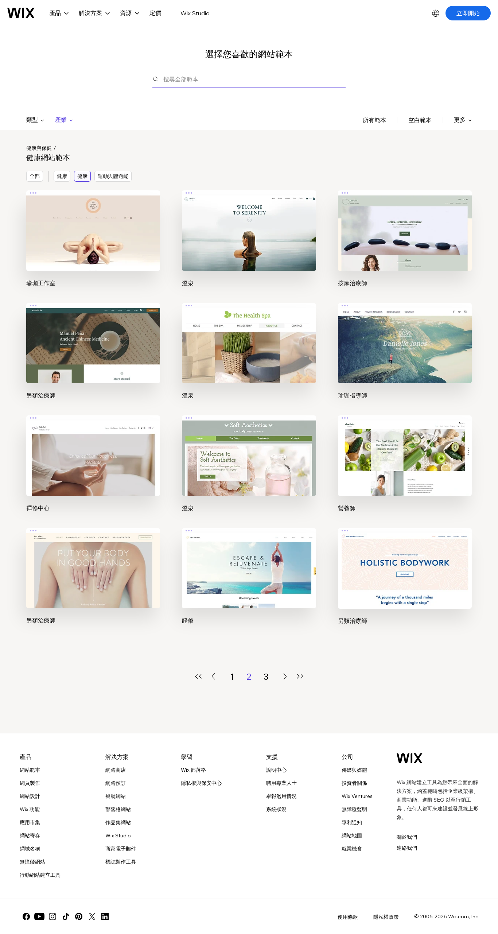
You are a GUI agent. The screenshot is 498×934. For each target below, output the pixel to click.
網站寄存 (30, 835)
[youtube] (39, 916)
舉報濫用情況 (281, 796)
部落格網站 (118, 809)
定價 (155, 12)
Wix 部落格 (193, 770)
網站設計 (30, 796)
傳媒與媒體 (354, 770)
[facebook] (26, 916)
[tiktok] (65, 916)
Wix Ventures (357, 796)
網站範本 (30, 770)
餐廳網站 (115, 796)
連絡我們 (407, 848)
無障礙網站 (32, 862)
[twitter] (91, 916)
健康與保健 (39, 148)
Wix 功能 (30, 809)
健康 (62, 176)
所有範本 (374, 120)
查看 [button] (93, 244)
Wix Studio (195, 13)
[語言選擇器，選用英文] (436, 13)
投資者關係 (354, 783)
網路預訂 (115, 783)
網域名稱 (30, 848)
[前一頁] (213, 676)
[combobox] (254, 79)
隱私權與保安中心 (201, 783)
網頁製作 (30, 783)
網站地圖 (352, 835)
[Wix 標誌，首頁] (21, 13)
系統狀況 (276, 809)
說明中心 (276, 770)
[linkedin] (105, 916)
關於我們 (407, 837)
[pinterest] (78, 916)
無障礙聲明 (354, 809)
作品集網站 (118, 822)
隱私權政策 (386, 917)
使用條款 (348, 917)
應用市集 (30, 822)
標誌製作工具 (120, 862)
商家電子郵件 (120, 848)
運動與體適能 (113, 176)
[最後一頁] (300, 676)
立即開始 (468, 13)
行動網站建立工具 (40, 875)
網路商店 (115, 770)
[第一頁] (198, 676)
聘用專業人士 (281, 783)
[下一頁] (285, 676)
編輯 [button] (93, 224)
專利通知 (352, 822)
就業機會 (352, 848)
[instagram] (52, 916)
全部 (35, 176)
